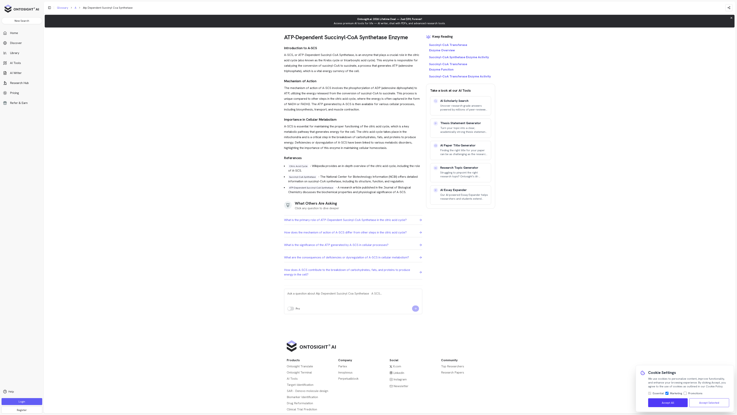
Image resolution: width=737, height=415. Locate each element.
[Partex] (387, 346)
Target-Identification (300, 385)
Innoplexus (345, 372)
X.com (397, 366)
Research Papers (452, 372)
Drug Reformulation (300, 403)
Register (22, 410)
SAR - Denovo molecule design (307, 391)
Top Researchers (452, 366)
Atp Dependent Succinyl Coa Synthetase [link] (108, 7)
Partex (342, 366)
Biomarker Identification (302, 397)
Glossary (62, 7)
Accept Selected (709, 402)
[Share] (728, 7)
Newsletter (400, 386)
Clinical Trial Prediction (302, 409)
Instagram (400, 379)
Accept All (668, 402)
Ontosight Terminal (299, 372)
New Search (22, 20)
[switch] (290, 308)
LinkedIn (398, 373)
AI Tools (292, 379)
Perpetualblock (348, 379)
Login (22, 401)
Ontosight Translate (300, 366)
